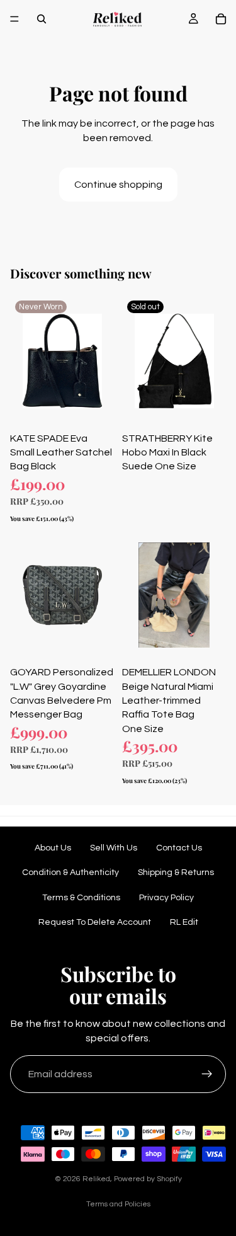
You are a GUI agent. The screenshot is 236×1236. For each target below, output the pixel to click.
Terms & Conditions (81, 897)
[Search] (41, 19)
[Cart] (221, 19)
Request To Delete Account (94, 922)
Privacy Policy (166, 897)
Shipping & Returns (176, 872)
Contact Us (179, 848)
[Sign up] (207, 1074)
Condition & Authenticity (70, 872)
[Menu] (14, 18)
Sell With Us (113, 848)
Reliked (96, 1179)
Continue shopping (118, 185)
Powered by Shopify (148, 1179)
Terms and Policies (118, 1204)
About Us (53, 848)
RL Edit (184, 922)
